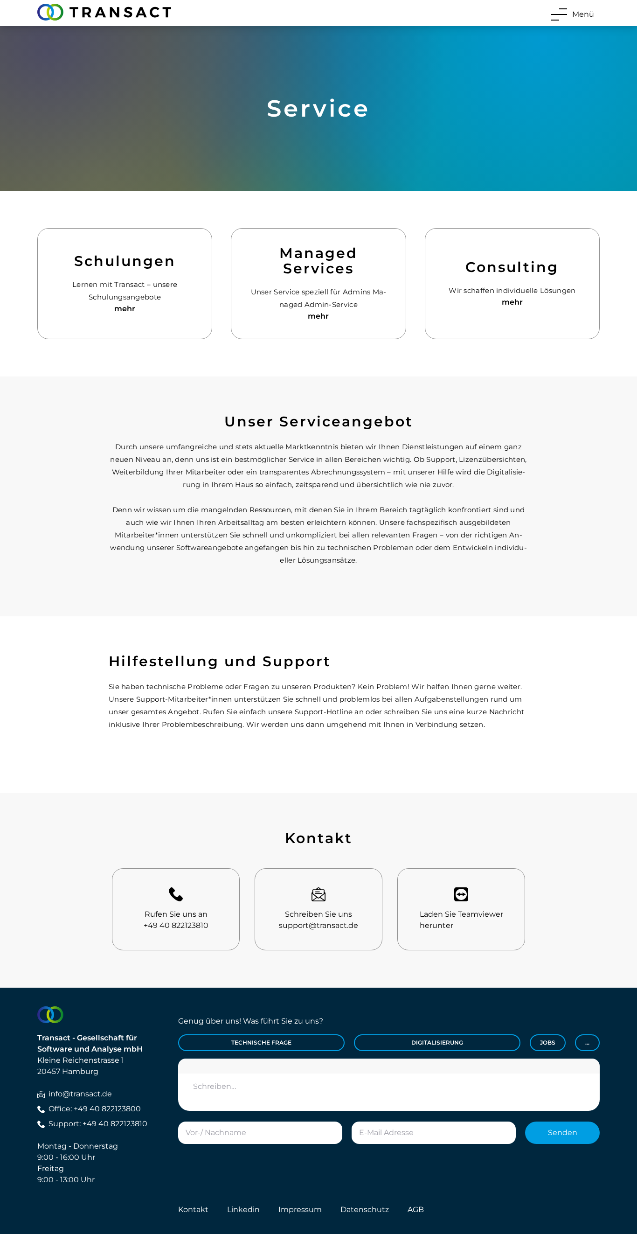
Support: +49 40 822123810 (97, 1123)
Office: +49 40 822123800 (94, 1108)
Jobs (547, 1042)
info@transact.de (80, 1093)
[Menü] (559, 14)
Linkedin (243, 1209)
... (587, 1042)
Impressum (300, 1209)
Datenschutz (364, 1209)
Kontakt (193, 1209)
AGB (416, 1209)
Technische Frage (261, 1042)
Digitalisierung (437, 1042)
